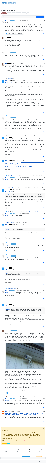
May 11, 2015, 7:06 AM (19, 37)
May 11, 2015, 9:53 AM (16, 411)
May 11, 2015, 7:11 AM (24, 52)
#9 (44, 177)
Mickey (6, 411)
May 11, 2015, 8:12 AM (20, 80)
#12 (44, 224)
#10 (44, 189)
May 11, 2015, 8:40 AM (20, 160)
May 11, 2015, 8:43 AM (20, 189)
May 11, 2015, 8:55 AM (20, 304)
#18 (44, 330)
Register (4, 443)
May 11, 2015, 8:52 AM (24, 290)
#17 (44, 304)
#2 (44, 37)
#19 (44, 398)
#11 (44, 213)
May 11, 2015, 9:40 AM (25, 330)
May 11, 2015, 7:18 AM (19, 63)
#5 (44, 80)
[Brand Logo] (9, 2)
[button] (1, 461)
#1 (44, 20)
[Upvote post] (39, 34)
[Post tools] (43, 34)
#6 (44, 117)
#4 (44, 63)
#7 (44, 137)
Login (9, 443)
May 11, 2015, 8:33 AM (20, 137)
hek (6, 37)
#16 (44, 290)
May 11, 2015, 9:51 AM (24, 398)
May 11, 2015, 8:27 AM (24, 117)
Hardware (4, 13)
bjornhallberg (8, 330)
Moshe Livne (7, 20)
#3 (44, 52)
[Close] (43, 429)
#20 (44, 411)
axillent (6, 80)
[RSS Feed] (28, 13)
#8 (44, 160)
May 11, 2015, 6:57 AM (24, 20)
